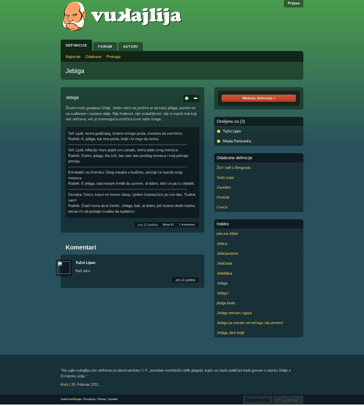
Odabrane (93, 56)
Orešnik (223, 197)
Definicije (76, 45)
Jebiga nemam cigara (234, 313)
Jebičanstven (227, 253)
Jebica (222, 243)
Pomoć (102, 399)
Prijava (294, 3)
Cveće (222, 207)
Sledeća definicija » (258, 98)
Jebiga (75, 71)
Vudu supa (225, 177)
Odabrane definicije (234, 158)
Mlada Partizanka (237, 141)
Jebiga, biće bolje (230, 332)
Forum (105, 47)
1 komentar (187, 224)
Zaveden (224, 187)
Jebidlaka (224, 273)
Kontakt (113, 399)
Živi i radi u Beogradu (234, 167)
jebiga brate (226, 303)
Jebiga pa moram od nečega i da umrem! (250, 323)
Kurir (64, 384)
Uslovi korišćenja (71, 399)
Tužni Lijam (85, 262)
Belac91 (168, 224)
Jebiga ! (223, 293)
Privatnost (89, 399)
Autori (130, 47)
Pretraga (113, 56)
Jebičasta (224, 263)
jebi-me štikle (227, 233)
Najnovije (73, 56)
